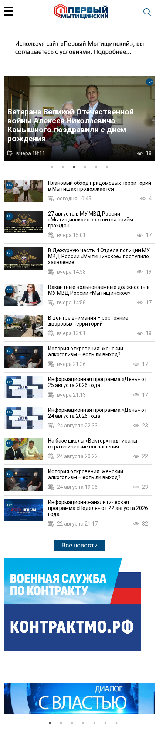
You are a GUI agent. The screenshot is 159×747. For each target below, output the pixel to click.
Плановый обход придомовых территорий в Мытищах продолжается (99, 186)
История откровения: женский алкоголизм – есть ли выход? (85, 351)
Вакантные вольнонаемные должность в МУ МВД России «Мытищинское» (99, 290)
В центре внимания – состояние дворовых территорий (88, 321)
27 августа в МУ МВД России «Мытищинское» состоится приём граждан (90, 220)
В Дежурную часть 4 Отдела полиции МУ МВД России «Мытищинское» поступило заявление (99, 256)
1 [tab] (51, 167)
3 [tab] (74, 167)
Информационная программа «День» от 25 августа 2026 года (97, 382)
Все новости (80, 545)
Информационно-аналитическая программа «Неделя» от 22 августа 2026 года (98, 508)
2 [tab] (63, 167)
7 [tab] (116, 723)
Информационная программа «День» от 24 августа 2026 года (97, 413)
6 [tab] (107, 167)
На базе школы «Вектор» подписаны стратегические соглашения (92, 444)
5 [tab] (96, 167)
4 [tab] (85, 167)
